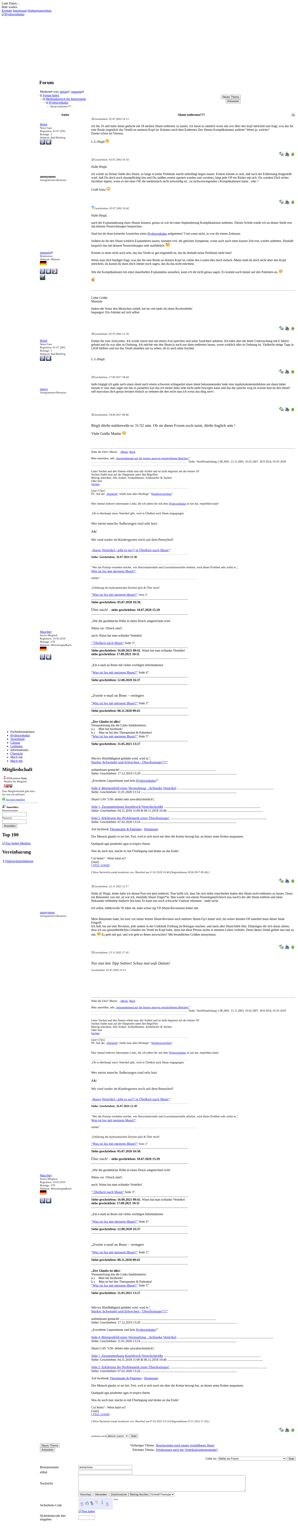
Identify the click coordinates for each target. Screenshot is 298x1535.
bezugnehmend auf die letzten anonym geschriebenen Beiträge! (153, 458)
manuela (76, 91)
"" (114, 736)
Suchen (95, 484)
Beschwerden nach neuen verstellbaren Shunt (185, 1445)
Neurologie (17, 739)
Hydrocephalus (20, 735)
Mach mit (16, 761)
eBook (124, 451)
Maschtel (45, 632)
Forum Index (51, 95)
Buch (132, 451)
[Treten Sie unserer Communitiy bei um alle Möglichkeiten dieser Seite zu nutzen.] (7, 786)
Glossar (15, 742)
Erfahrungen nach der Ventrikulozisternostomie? (187, 1450)
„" (130, 550)
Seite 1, (127, 806)
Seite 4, (133, 788)
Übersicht (16, 753)
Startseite (112, 493)
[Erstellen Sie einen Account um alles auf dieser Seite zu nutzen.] (3, 799)
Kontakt (7, 10)
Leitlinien (16, 746)
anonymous (47, 912)
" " (129, 1309)
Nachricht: (47, 1483)
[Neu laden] (86, 1511)
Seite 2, (130, 818)
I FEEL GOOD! (100, 865)
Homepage (151, 829)
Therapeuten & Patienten (125, 829)
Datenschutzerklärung (19, 861)
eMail (43, 1472)
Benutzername (10, 810)
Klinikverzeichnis (161, 493)
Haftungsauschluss (39, 10)
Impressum (20, 10)
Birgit (43, 124)
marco (44, 389)
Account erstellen (15, 799)
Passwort (7, 817)
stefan (63, 91)
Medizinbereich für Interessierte (66, 99)
